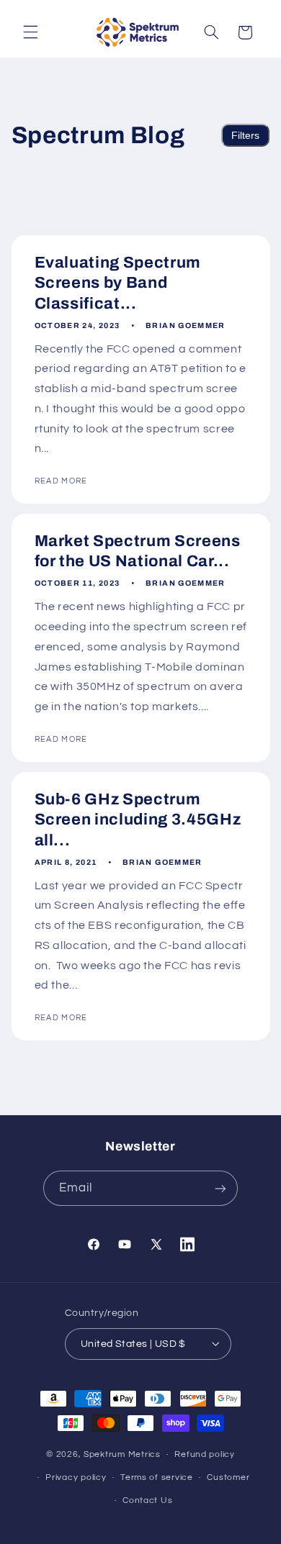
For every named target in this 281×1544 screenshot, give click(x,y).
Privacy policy (75, 1477)
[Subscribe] (220, 1188)
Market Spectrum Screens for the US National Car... (137, 551)
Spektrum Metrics (122, 1454)
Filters (245, 135)
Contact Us (147, 1500)
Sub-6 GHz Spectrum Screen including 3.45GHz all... (137, 820)
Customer (228, 1477)
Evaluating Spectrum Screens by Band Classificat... (117, 283)
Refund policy (204, 1454)
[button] (30, 32)
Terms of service (156, 1477)
